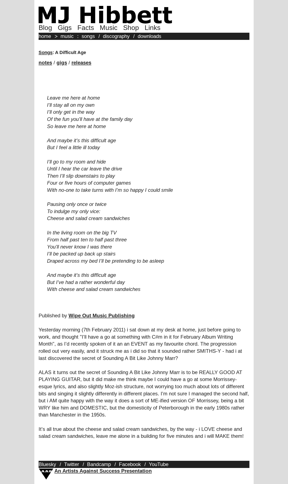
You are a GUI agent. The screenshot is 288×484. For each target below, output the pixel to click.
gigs (62, 62)
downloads (149, 36)
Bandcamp (99, 464)
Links (152, 27)
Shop (131, 27)
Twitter (71, 464)
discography (116, 36)
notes (45, 62)
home (45, 36)
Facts (85, 27)
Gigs (65, 27)
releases (81, 62)
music (67, 36)
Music (108, 27)
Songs (45, 52)
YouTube (158, 464)
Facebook (130, 464)
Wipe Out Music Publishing (102, 315)
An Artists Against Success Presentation (103, 471)
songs (88, 36)
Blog (45, 27)
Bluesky (47, 464)
